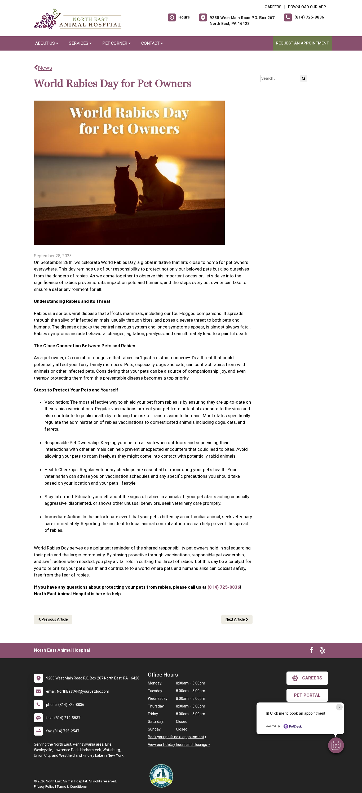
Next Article (236, 619)
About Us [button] (45, 43)
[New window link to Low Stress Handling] (162, 776)
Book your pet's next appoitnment (176, 737)
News (45, 68)
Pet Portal (307, 695)
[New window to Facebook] (311, 651)
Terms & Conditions (72, 787)
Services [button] (79, 43)
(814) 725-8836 (224, 587)
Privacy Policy (44, 787)
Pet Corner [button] (115, 43)
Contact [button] (151, 43)
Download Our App (307, 6)
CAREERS (273, 6)
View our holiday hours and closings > (179, 744)
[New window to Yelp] (322, 651)
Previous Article (54, 619)
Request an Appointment (302, 43)
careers (312, 678)
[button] (336, 745)
